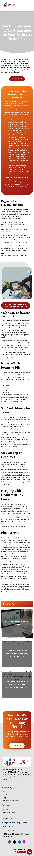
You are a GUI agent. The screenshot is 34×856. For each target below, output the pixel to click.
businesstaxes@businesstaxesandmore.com (17, 831)
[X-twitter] (14, 842)
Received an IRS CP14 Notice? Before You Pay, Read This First (17, 653)
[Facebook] (9, 842)
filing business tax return (17, 732)
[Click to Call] (29, 852)
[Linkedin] (19, 842)
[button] (30, 4)
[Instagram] (24, 842)
